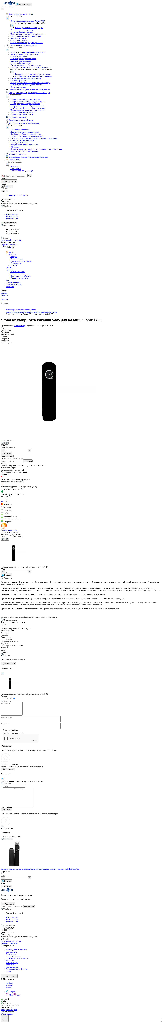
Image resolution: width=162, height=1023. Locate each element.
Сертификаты (16, 263)
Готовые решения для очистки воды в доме (27, 52)
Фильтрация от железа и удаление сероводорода (30, 67)
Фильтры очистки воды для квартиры (25, 36)
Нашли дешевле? (8, 448)
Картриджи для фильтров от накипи (25, 99)
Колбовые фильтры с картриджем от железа (33, 74)
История (13, 257)
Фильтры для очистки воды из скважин (26, 85)
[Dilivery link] (22, 482)
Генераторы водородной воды (21, 120)
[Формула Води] (7, 891)
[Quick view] (3, 839)
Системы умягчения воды (20, 61)
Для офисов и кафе (18, 38)
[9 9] (14, 867)
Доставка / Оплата (13, 956)
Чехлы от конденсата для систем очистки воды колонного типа (36, 149)
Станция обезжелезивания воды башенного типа (28, 157)
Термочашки (15, 169)
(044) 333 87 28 (12, 218)
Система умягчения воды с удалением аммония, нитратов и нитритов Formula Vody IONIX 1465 (40, 869)
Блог (7, 280)
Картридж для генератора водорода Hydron (27, 102)
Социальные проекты (17, 117)
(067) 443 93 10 (12, 216)
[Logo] (9, 4)
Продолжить (6, 746)
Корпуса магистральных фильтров (24, 151)
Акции (11, 252)
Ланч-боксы (15, 167)
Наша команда (16, 259)
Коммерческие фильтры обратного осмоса (27, 34)
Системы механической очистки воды (25, 78)
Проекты (9, 270)
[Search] (29, 175)
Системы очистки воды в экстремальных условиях (29, 90)
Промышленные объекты (20, 276)
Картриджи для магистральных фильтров (27, 110)
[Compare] (11, 839)
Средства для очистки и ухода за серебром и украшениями (34, 138)
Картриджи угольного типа (21, 114)
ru (11, 186)
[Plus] (29, 450)
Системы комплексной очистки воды (25, 65)
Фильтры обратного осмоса (21, 32)
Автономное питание (17, 154)
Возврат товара (12, 963)
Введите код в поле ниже (13, 733)
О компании (11, 255)
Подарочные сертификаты (16, 969)
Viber (11, 995)
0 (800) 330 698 (12, 214)
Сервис (9, 267)
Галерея (13, 265)
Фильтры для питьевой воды (20, 14)
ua (3, 186)
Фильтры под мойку (18, 41)
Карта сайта (10, 965)
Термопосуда (14, 160)
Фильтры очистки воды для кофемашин (26, 43)
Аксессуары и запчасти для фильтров (24, 123)
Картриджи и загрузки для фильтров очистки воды (29, 93)
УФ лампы (14, 147)
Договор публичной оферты (17, 195)
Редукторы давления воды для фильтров (26, 136)
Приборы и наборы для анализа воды (25, 134)
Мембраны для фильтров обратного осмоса (27, 108)
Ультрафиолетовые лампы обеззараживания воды (30, 83)
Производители (12, 967)
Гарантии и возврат (14, 285)
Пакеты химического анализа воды (24, 132)
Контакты (10, 287)
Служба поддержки (9, 530)
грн (3, 191)
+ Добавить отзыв (8, 664)
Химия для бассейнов (19, 143)
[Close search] (3, 176)
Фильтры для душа (18, 87)
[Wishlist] (7, 839)
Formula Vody (19, 326)
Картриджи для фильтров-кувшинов (25, 104)
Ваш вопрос (6, 807)
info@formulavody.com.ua (11, 240)
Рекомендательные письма (21, 261)
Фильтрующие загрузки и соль (22, 112)
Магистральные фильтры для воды (24, 54)
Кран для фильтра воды (19, 130)
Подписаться (29, 906)
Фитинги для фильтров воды (22, 140)
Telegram (12, 992)
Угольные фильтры (18, 80)
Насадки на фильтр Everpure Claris (24, 145)
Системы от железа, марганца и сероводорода (33, 76)
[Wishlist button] (3, 443)
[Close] (2, 9)
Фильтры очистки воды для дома (22, 45)
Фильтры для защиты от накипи (23, 59)
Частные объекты (17, 272)
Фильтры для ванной (18, 57)
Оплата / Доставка (13, 282)
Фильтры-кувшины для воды (22, 30)
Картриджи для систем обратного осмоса (27, 106)
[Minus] (3, 450)
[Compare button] (7, 443)
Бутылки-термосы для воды (21, 171)
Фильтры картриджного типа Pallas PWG (27, 21)
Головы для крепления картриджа (29, 28)
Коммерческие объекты (19, 274)
